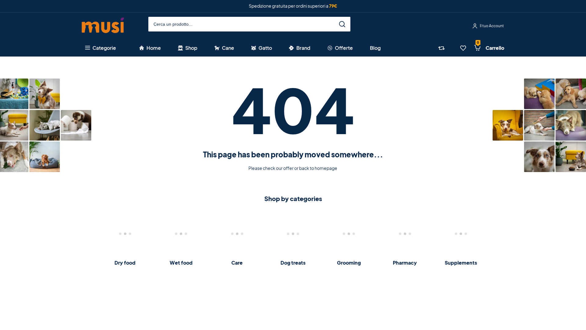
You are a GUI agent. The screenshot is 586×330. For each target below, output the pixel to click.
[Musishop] (102, 26)
